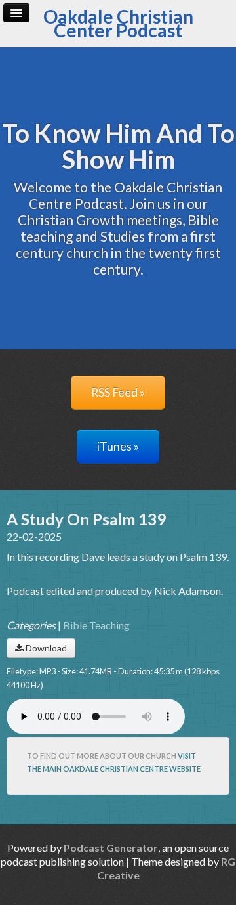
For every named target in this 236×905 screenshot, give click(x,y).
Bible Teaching (96, 625)
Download (45, 647)
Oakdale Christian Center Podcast (118, 23)
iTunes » (118, 446)
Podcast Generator (111, 847)
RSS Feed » (118, 392)
